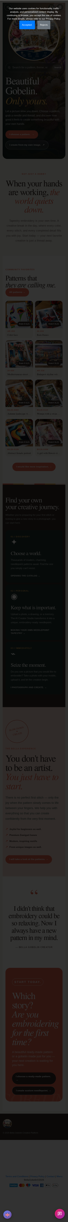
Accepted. (27, 24)
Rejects (44, 24)
